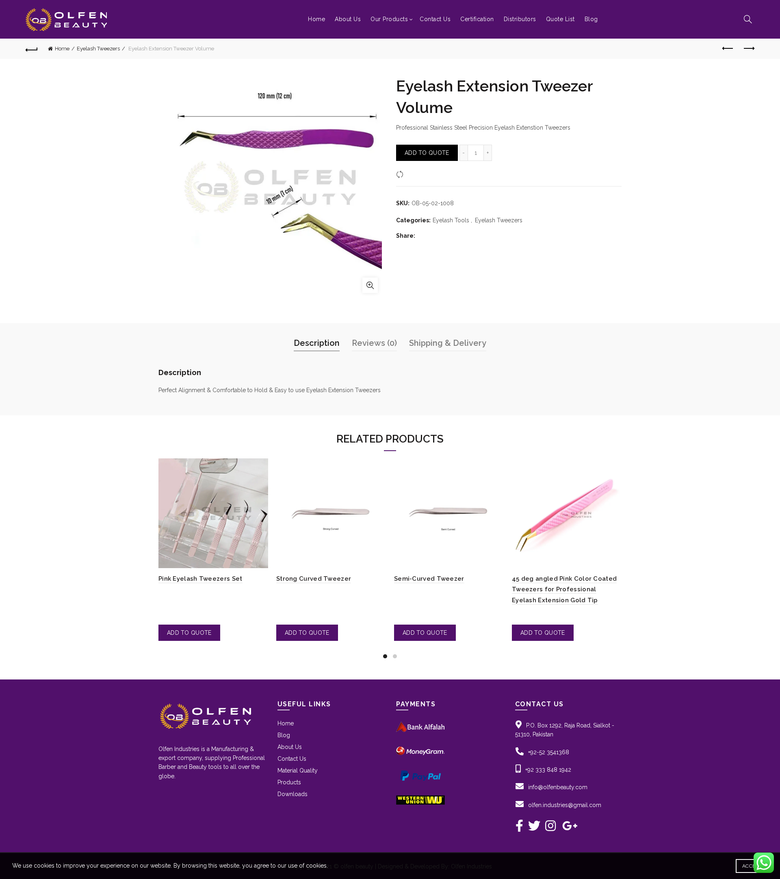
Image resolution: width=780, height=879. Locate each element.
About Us (348, 19)
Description (317, 343)
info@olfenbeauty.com (557, 787)
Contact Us (435, 19)
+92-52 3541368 (548, 752)
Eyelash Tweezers (98, 49)
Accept (751, 866)
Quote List (560, 19)
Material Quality (297, 770)
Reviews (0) (374, 343)
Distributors (520, 19)
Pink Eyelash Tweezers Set (200, 578)
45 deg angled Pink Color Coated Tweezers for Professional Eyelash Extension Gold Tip (564, 589)
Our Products (389, 19)
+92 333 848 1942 (548, 769)
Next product (748, 49)
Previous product (728, 49)
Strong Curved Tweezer (313, 578)
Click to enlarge (370, 285)
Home (316, 19)
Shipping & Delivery (447, 343)
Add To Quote (427, 153)
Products (289, 782)
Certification (477, 19)
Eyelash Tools (451, 220)
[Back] (32, 49)
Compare (418, 174)
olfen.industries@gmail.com (564, 805)
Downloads (292, 794)
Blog (591, 19)
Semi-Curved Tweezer (429, 578)
